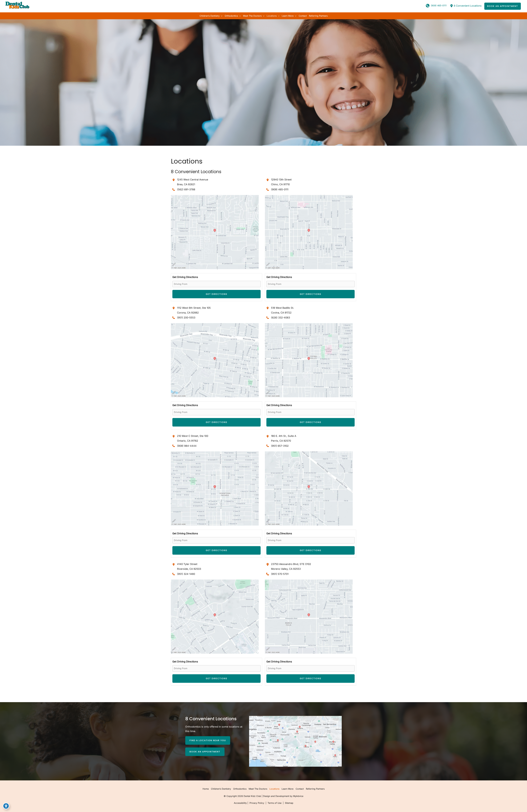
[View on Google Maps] (215, 231)
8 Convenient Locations (468, 5)
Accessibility (240, 803)
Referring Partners (315, 788)
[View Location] (174, 180)
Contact (300, 788)
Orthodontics (239, 788)
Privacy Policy (257, 803)
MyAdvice (298, 796)
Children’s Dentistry (221, 788)
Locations (274, 788)
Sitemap (288, 803)
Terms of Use (274, 803)
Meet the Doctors (258, 788)
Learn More (287, 788)
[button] (502, 6)
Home (206, 788)
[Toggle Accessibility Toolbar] (6, 806)
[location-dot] (451, 6)
